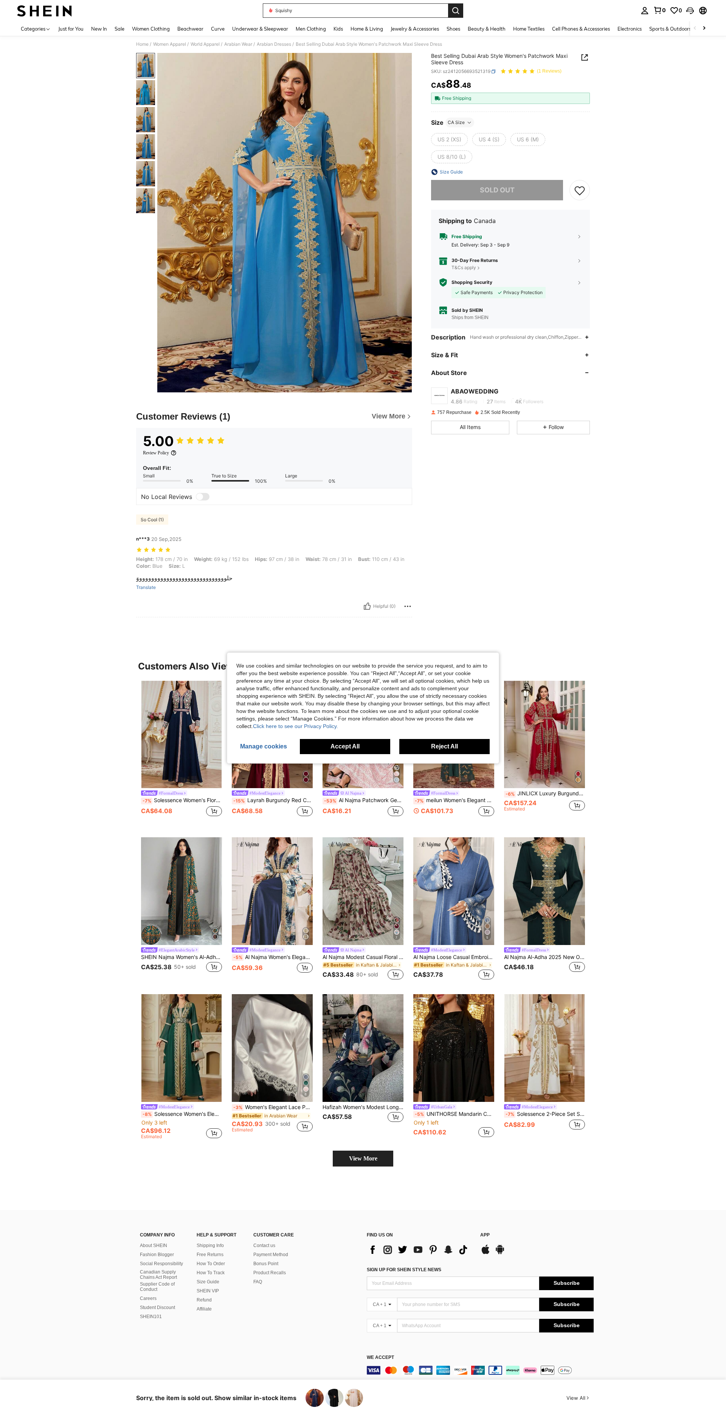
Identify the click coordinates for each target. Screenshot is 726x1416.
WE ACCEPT (380, 1357)
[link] (659, 10)
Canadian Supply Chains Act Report (158, 1274)
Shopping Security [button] (471, 282)
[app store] (485, 1253)
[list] (420, 1249)
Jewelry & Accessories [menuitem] (415, 29)
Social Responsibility (161, 1263)
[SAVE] (579, 190)
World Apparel (205, 44)
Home (142, 44)
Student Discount (157, 1307)
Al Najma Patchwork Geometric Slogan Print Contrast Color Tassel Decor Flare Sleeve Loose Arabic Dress (363, 800)
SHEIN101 (151, 1316)
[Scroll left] (695, 28)
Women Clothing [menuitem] (151, 29)
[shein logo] (44, 10)
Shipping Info (210, 1245)
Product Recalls (269, 1272)
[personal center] (644, 10)
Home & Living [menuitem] (367, 29)
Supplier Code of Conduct (157, 1286)
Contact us (264, 1245)
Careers (148, 1298)
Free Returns (210, 1254)
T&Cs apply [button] (463, 267)
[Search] (455, 10)
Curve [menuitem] (218, 29)
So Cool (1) (152, 519)
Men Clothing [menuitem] (311, 29)
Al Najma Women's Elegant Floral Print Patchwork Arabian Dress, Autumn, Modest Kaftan (273, 957)
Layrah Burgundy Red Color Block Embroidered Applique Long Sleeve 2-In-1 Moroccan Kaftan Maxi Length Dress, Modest (273, 800)
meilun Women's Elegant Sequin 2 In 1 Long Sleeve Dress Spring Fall (454, 800)
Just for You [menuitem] (71, 29)
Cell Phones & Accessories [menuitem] (581, 29)
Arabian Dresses (274, 44)
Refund (204, 1300)
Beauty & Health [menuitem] (487, 29)
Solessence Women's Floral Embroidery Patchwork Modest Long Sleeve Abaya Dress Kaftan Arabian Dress (182, 800)
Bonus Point (265, 1263)
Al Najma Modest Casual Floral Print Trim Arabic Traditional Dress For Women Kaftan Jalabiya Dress (363, 957)
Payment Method (270, 1254)
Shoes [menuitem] (453, 29)
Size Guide (208, 1281)
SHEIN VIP (208, 1291)
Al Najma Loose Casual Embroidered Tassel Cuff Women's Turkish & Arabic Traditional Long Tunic (453, 957)
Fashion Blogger (157, 1254)
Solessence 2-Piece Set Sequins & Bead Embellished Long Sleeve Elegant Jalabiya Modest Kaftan (545, 1114)
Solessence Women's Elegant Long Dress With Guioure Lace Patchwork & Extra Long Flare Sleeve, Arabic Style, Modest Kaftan (182, 1114)
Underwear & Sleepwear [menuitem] (260, 29)
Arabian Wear (238, 44)
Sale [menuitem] (119, 29)
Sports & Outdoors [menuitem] (670, 29)
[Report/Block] (407, 606)
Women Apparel (169, 44)
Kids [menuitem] (338, 29)
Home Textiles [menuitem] (528, 29)
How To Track (211, 1272)
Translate (146, 587)
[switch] (202, 496)
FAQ (257, 1281)
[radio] (449, 139)
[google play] (500, 1253)
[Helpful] (367, 606)
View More (363, 1158)
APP (485, 1235)
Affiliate (204, 1309)
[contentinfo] (480, 1370)
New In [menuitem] (99, 29)
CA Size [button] (456, 122)
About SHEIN (153, 1245)
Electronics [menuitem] (629, 29)
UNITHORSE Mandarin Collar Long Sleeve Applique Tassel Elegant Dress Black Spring (454, 1114)
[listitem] (181, 753)
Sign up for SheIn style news (404, 1269)
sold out (497, 190)
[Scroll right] (704, 28)
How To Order (211, 1263)
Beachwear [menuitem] (190, 29)
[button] (690, 10)
